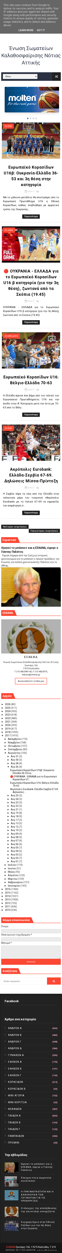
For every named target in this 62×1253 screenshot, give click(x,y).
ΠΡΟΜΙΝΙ (13, 1142)
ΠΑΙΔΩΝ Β (14, 1122)
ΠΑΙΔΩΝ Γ (14, 1129)
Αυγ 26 (15, 766)
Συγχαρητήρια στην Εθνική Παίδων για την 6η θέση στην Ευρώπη (38, 1225)
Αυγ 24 (15, 799)
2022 (8, 718)
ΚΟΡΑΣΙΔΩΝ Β (17, 1088)
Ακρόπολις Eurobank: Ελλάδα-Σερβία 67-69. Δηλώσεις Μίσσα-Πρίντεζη (31, 475)
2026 (8, 704)
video (10, 230)
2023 (8, 714)
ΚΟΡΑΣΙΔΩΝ (15, 1082)
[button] (27, 118)
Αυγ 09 (15, 833)
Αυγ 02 (15, 858)
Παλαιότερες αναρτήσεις (44, 530)
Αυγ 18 (15, 816)
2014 (8, 896)
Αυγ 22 (15, 806)
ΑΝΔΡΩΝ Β (15, 1035)
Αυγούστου (14, 753)
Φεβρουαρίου (15, 882)
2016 (8, 889)
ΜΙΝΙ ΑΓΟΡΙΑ (16, 1095)
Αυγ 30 (15, 759)
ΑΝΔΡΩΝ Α (15, 1028)
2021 (8, 721)
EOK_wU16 (13, 336)
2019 (8, 728)
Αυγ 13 (15, 823)
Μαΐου (12, 871)
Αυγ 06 (15, 844)
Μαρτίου (13, 878)
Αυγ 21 (15, 809)
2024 (8, 711)
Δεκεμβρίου (15, 739)
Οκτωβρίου (14, 746)
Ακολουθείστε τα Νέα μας (31, 681)
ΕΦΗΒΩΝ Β (15, 1068)
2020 (8, 725)
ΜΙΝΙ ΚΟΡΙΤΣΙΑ (17, 1102)
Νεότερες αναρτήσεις (15, 526)
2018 (8, 732)
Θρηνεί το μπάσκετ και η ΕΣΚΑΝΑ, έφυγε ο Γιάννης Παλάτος (37, 1167)
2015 (8, 892)
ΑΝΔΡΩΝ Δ (15, 1048)
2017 (8, 735)
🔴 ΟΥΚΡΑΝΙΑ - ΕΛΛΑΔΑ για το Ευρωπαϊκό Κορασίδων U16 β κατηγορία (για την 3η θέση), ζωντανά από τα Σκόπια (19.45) (31, 283)
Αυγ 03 (15, 854)
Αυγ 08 (15, 837)
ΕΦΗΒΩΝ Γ (14, 1075)
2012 (8, 903)
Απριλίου (13, 875)
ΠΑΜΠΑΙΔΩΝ (16, 1136)
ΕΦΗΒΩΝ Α (15, 1061)
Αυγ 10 (15, 830)
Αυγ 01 (15, 861)
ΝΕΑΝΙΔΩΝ (15, 1109)
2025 (8, 707)
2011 (8, 906)
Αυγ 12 (15, 826)
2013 (8, 899)
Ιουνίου (12, 868)
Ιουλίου (12, 864)
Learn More (25, 30)
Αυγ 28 (15, 763)
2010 (8, 910)
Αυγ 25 (15, 795)
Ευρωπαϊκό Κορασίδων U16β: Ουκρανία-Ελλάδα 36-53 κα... (32, 771)
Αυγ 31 (15, 756)
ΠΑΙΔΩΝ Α (14, 1115)
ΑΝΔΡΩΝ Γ (14, 1041)
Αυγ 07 (15, 840)
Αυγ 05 (15, 847)
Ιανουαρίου (14, 885)
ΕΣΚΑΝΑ (10, 1247)
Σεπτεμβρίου (15, 749)
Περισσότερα (31, 216)
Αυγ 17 (15, 820)
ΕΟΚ (10, 126)
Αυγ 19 (15, 813)
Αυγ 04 (15, 851)
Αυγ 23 (15, 802)
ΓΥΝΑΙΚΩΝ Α (16, 1055)
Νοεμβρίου (14, 742)
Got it (41, 30)
